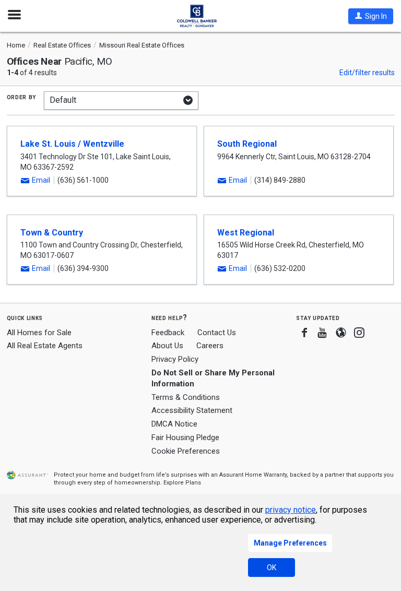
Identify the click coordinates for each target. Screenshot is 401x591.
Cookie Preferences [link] (185, 451)
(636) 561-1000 (83, 180)
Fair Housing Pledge (185, 437)
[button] (370, 16)
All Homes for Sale (39, 332)
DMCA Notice (174, 424)
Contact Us (216, 332)
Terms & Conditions (185, 397)
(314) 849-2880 (279, 180)
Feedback (167, 333)
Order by (22, 96)
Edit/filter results (367, 72)
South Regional (247, 144)
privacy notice (290, 510)
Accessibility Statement (191, 410)
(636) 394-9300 (83, 268)
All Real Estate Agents (44, 345)
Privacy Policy (174, 359)
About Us (167, 345)
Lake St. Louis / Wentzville (72, 144)
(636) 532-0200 (279, 268)
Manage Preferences (290, 543)
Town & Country (51, 233)
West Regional (245, 233)
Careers (209, 345)
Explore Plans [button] (182, 482)
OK (271, 567)
